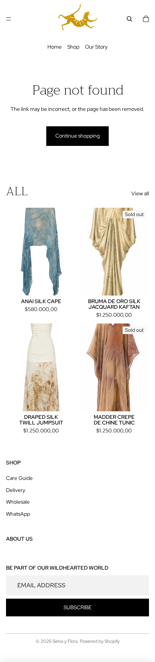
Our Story (96, 46)
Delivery (15, 490)
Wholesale (18, 501)
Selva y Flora (65, 641)
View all (140, 193)
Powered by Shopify (100, 641)
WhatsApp (18, 513)
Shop (73, 46)
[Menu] (8, 19)
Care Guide (19, 478)
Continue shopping (77, 135)
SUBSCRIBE (78, 607)
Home (54, 46)
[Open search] (129, 19)
